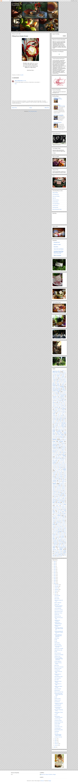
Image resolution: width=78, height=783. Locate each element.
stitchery (64, 525)
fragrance (57, 440)
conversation (54, 408)
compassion (63, 407)
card (59, 393)
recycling (63, 505)
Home (30, 107)
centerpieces (54, 397)
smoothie (60, 520)
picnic (57, 494)
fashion (62, 435)
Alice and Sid (57, 598)
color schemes (60, 406)
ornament (54, 488)
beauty (54, 383)
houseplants (63, 462)
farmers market (57, 435)
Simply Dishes (57, 642)
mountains (54, 480)
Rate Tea (54, 198)
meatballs (58, 477)
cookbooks (64, 408)
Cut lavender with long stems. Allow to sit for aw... (59, 628)
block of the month (56, 386)
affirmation (63, 370)
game (57, 443)
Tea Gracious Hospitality (58, 115)
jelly (54, 467)
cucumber (55, 416)
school (53, 513)
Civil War (63, 402)
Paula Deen (56, 246)
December (57, 584)
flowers (54, 439)
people (64, 491)
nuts (63, 485)
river (59, 508)
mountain (63, 479)
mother (59, 479)
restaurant (63, 507)
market (57, 476)
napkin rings (64, 481)
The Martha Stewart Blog (58, 251)
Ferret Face (57, 597)
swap (62, 529)
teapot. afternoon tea (61, 538)
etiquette (54, 427)
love (54, 474)
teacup (57, 537)
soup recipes (58, 522)
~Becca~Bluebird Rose (19, 80)
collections (63, 405)
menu (62, 478)
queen (64, 499)
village (61, 550)
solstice (61, 521)
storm (64, 526)
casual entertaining (63, 394)
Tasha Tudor (54, 532)
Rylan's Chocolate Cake (59, 691)
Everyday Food (57, 242)
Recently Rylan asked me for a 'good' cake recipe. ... (59, 694)
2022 (55, 564)
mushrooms (54, 481)
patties (58, 491)
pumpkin (54, 499)
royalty (64, 509)
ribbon (57, 508)
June (56, 594)
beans (57, 382)
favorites (57, 436)
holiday (64, 455)
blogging (62, 386)
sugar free (55, 528)
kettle (54, 468)
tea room (59, 534)
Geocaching (57, 638)
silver (59, 519)
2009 (55, 578)
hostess (59, 462)
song (64, 521)
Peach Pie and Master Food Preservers (59, 606)
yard (54, 556)
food (61, 439)
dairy (65, 416)
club (64, 403)
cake (56, 392)
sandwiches (54, 512)
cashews (57, 394)
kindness (60, 468)
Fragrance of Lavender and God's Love (59, 704)
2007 (55, 581)
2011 (55, 575)
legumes (55, 471)
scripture (64, 513)
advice (59, 370)
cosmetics (63, 410)
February (64, 436)
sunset (55, 529)
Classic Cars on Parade (59, 648)
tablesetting (60, 531)
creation (58, 414)
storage (57, 526)
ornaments (63, 488)
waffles (61, 551)
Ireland (63, 465)
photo (58, 493)
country (61, 411)
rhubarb (54, 508)
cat (54, 395)
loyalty (58, 474)
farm (53, 435)
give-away (64, 446)
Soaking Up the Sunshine (57, 621)
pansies (57, 489)
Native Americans (61, 482)
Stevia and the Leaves (59, 611)
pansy (61, 489)
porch (58, 496)
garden (63, 443)
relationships (54, 506)
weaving (60, 552)
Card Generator (55, 207)
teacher (54, 537)
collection (58, 405)
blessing (59, 385)
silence (56, 519)
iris (65, 465)
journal (60, 467)
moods (56, 479)
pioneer (65, 494)
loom (63, 473)
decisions (60, 417)
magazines (61, 475)
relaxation (58, 506)
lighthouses (54, 472)
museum (63, 480)
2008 (55, 580)
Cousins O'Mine (57, 723)
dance (54, 417)
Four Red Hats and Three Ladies (58, 708)
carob (65, 393)
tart (64, 531)
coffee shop (60, 404)
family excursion (61, 430)
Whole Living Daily (57, 255)
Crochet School (55, 205)
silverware (63, 519)
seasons (59, 515)
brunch (65, 390)
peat (61, 491)
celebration (62, 395)
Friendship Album (58, 728)
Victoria (54, 550)
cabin (58, 391)
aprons (62, 376)
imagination (60, 464)
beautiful (64, 382)
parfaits (54, 490)
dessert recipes (61, 419)
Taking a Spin (57, 604)
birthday (54, 385)
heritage (62, 454)
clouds (61, 403)
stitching (54, 526)
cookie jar (58, 409)
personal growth (55, 492)
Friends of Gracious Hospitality (57, 123)
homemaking (55, 460)
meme (61, 477)
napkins (55, 482)
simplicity (54, 520)
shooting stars (59, 517)
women (58, 555)
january (65, 466)
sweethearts (57, 530)
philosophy (54, 493)
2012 (55, 574)
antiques (58, 375)
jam (59, 466)
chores (57, 401)
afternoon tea (56, 372)
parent (64, 489)
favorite (54, 436)
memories (57, 478)
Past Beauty (57, 731)
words (65, 555)
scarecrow (63, 512)
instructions (55, 465)
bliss (65, 385)
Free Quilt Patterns (56, 203)
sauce (59, 512)
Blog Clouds (57, 665)
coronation (58, 410)
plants (61, 495)
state (57, 525)
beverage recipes (56, 384)
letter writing (60, 471)
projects (54, 498)
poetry (55, 496)
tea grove (55, 533)
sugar (65, 527)
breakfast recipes (56, 390)
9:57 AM (24, 80)
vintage (64, 550)
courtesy (65, 411)
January (56, 745)
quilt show (58, 501)
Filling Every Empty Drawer (58, 682)
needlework (62, 483)
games (60, 443)
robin (62, 508)
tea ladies (59, 533)
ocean (54, 486)
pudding (63, 498)
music (59, 481)
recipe (64, 504)
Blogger (49, 780)
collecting (54, 405)
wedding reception (56, 553)
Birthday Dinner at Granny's (58, 675)
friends (54, 441)
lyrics (54, 475)
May (56, 738)
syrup (61, 530)
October (56, 587)
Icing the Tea (57, 614)
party (59, 490)
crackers (55, 412)
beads (62, 381)
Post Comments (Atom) (33, 111)
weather (56, 552)
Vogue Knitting (55, 192)
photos (53, 494)
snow (63, 520)
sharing (54, 517)
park (56, 490)
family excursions (57, 431)
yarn (60, 556)
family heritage (59, 432)
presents (65, 496)
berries (58, 383)
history (56, 455)
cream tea (63, 413)
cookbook (59, 408)
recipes (57, 505)
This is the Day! (57, 595)
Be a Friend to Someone (59, 666)
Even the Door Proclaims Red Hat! (58, 717)
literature (55, 473)
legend (65, 470)
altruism (61, 373)
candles (54, 393)
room (54, 509)
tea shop (62, 535)
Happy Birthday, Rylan (59, 676)
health (64, 452)
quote (59, 502)
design (65, 418)
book (63, 387)
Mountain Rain (57, 690)
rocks (65, 508)
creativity (54, 415)
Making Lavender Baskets (58, 626)
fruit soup (63, 442)
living (58, 473)
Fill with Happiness (58, 661)
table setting (55, 531)
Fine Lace (56, 732)
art (56, 377)
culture (58, 416)
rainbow (56, 503)
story (53, 527)
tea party (62, 533)
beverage (63, 383)
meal (54, 477)
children (62, 399)
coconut (56, 404)
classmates (57, 403)
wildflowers (60, 554)
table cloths (64, 530)
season (58, 514)
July (65, 467)
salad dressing (59, 510)
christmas (54, 402)
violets (55, 551)
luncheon (64, 474)
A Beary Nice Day (58, 616)
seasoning (63, 514)
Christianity (62, 401)
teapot (54, 538)
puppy (61, 499)
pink (62, 494)
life (64, 471)
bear (60, 382)
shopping (54, 518)
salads (59, 511)
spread (64, 523)
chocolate (60, 400)
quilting (63, 501)
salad (53, 510)
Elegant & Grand (58, 700)
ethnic (63, 426)
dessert (55, 419)
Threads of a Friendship (59, 654)
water (53, 552)
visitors (58, 551)
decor (64, 417)
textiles (60, 540)
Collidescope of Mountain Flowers (58, 623)
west (65, 553)
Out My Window (55, 201)
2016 (55, 567)
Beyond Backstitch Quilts (57, 209)
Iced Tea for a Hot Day (59, 609)
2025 (55, 561)
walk (64, 551)
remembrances (55, 507)
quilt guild (54, 501)
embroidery (64, 423)
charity (61, 398)
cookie (55, 409)
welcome (61, 553)
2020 (55, 566)
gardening (55, 444)
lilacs (57, 472)
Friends (56, 714)
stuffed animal (57, 527)
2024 (55, 563)
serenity (55, 516)
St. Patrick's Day (63, 524)
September (57, 589)
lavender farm (57, 470)
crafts (54, 413)
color (56, 406)
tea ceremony (63, 532)
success (62, 527)
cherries (65, 398)
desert (61, 418)
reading (61, 504)
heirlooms (54, 454)
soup (53, 522)
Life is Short (57, 679)
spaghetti (56, 523)
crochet (61, 415)
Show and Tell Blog (56, 196)
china (53, 400)
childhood (58, 399)
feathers (61, 436)
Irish (54, 466)
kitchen (64, 468)
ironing (57, 466)
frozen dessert (55, 442)
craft (59, 412)
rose (57, 509)
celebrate (57, 395)
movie (60, 480)
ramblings (60, 503)
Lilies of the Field (58, 644)
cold (64, 404)
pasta (62, 490)
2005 (55, 747)
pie (59, 494)
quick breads (60, 500)
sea (55, 514)
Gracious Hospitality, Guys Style (58, 646)
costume (54, 411)
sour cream (63, 522)
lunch (61, 474)
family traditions (61, 434)
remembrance (63, 506)
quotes (64, 502)
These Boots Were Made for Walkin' (58, 735)
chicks (55, 399)
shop (64, 517)
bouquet (63, 388)
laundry (59, 469)
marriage (60, 476)
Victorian (57, 550)
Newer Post (14, 107)
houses (54, 463)
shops (58, 518)
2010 (55, 577)
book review (55, 388)
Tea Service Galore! (58, 720)
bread (53, 389)
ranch (64, 503)
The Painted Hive (56, 194)
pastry (65, 490)
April (56, 740)
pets (59, 492)
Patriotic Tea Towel (58, 668)
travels (60, 543)
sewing (62, 516)
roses (60, 509)
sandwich (63, 511)
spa (53, 523)
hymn (63, 463)
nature (54, 483)
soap (57, 521)
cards (62, 393)
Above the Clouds (58, 688)
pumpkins (58, 499)
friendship (61, 441)
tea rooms (62, 534)
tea (58, 532)
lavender (64, 469)
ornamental (58, 488)
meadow (65, 476)
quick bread (54, 500)
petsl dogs (63, 492)
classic (53, 403)
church (59, 402)
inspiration (64, 464)
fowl (54, 440)
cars (54, 394)
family (54, 430)
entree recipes (63, 425)
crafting (63, 412)
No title (56, 639)
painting (54, 489)
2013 (55, 572)
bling (62, 385)
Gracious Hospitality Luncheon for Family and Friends (59, 658)
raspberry (54, 504)
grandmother (55, 450)
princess (59, 497)
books (59, 388)
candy (57, 393)
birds (63, 384)
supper (58, 529)
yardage (57, 556)
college (53, 406)
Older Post (47, 107)
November (57, 586)
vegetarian (54, 549)
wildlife (64, 554)
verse (60, 549)
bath (54, 381)
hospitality (54, 462)
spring (54, 524)
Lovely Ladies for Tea (58, 726)
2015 (55, 569)
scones (60, 513)
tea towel (57, 536)
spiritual (60, 523)
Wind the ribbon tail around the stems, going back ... (58, 635)
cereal (59, 397)
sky (56, 520)
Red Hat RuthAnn (58, 705)
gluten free (56, 447)
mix (64, 478)
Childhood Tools (57, 656)
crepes (58, 415)
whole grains (55, 554)
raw (57, 504)
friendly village (63, 440)
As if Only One (57, 701)
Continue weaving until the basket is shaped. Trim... (59, 632)
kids (57, 468)
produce (63, 497)
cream (59, 413)
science (57, 513)
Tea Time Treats (57, 718)
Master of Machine (58, 602)
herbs (58, 454)
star (54, 525)
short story (61, 518)
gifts (60, 446)
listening (65, 472)
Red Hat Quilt (57, 725)
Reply (16, 83)
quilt (64, 500)
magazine (57, 475)
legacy (61, 470)
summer (64, 528)
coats (53, 404)
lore (65, 473)
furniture (54, 443)
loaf (60, 473)
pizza (58, 495)
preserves (55, 497)
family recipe (59, 433)
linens (61, 472)
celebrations (55, 396)
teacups (62, 537)
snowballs (54, 521)
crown (65, 415)
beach (58, 381)
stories (61, 526)
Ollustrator (42, 780)
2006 (55, 583)
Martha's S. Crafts (57, 244)
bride (61, 390)
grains (63, 449)
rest (59, 507)
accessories (54, 370)
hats (60, 452)
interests (59, 465)
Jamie (62, 466)
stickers (60, 525)
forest (65, 439)
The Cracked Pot (58, 678)
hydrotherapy (59, 463)
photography (63, 493)
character (63, 397)
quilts (54, 502)
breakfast (63, 389)
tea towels (62, 536)
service (59, 516)
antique (54, 375)
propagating (58, 498)
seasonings (54, 515)
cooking (54, 410)
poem (65, 495)
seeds (65, 515)
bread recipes (58, 389)
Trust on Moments (58, 608)
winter (54, 555)
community (56, 407)
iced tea (57, 464)
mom (53, 479)
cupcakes (62, 416)
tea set (58, 535)
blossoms (54, 387)
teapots (54, 539)
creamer (54, 414)
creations (63, 414)
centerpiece (62, 396)
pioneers (55, 495)
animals (63, 374)
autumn (55, 379)
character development (56, 398)
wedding (64, 552)
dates (57, 417)
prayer (61, 496)
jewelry (57, 467)
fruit (59, 442)
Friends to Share (58, 698)
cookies (62, 409)
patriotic (55, 491)
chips (56, 400)
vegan (54, 546)
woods (62, 555)
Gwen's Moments (58, 653)
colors (65, 406)
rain (53, 503)
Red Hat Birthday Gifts (59, 729)
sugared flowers (60, 528)
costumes (57, 411)
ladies (55, 469)
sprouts (59, 524)
